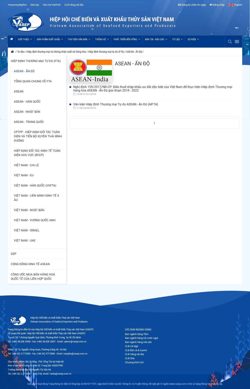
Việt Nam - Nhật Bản (29, 210)
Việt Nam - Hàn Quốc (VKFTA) (35, 185)
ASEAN (18, 91)
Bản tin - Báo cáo (154, 39)
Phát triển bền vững (125, 39)
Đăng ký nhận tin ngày (193, 4)
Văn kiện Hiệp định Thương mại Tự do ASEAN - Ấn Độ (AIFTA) (115, 104)
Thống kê (100, 39)
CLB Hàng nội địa (73, 4)
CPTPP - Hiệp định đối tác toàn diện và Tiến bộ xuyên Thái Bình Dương (38, 136)
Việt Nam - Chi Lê (26, 165)
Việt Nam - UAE (25, 240)
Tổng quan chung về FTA (33, 81)
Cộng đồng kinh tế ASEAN (30, 264)
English (238, 4)
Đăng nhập (218, 4)
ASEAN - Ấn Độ (24, 71)
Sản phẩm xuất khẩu (48, 39)
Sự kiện (192, 39)
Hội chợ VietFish (52, 4)
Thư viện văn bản (77, 39)
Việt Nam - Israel (26, 230)
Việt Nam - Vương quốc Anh (34, 220)
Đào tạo (34, 4)
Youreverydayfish (17, 4)
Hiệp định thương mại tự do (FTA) (36, 61)
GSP (13, 254)
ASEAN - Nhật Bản (27, 112)
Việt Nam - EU (24, 175)
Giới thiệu (23, 39)
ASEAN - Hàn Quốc (27, 101)
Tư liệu (176, 39)
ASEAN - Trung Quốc (29, 122)
